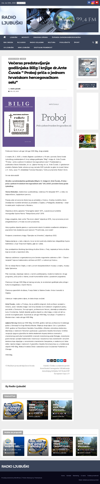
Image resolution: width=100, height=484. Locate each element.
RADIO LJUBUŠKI (15, 466)
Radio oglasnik (37, 42)
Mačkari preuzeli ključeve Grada (20, 366)
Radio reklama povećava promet (89, 480)
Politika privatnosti (93, 475)
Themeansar (38, 478)
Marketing (76, 475)
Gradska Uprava (40, 37)
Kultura (51, 42)
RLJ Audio (21, 42)
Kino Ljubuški (24, 47)
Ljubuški (13, 37)
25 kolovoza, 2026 (14, 449)
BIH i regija (8, 42)
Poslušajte (65, 42)
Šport (77, 42)
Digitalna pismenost (43, 47)
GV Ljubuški (9, 47)
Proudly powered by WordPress (11, 478)
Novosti (25, 37)
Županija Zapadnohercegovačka (66, 37)
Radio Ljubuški (15, 89)
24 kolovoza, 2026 (62, 449)
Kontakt (69, 475)
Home (63, 475)
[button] (93, 42)
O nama (83, 475)
